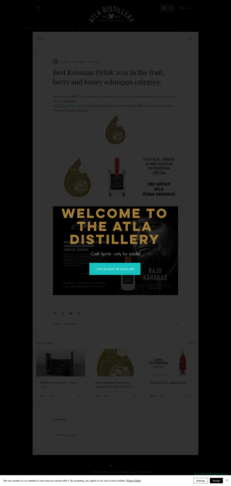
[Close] (227, 480)
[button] (115, 269)
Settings (200, 480)
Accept (216, 480)
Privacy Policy (133, 480)
